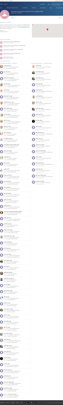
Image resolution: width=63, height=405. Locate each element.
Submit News (42, 4)
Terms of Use (7, 402)
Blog (51, 7)
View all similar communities (5, 61)
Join (13, 17)
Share (59, 17)
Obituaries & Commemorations (12, 7)
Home (1, 7)
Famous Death (43, 7)
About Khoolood (2, 402)
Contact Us (17, 402)
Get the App (2, 0)
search (62, 4)
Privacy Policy (13, 402)
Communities (25, 7)
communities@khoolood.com (24, 27)
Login (49, 4)
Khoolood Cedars (59, 7)
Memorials (34, 7)
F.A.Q (21, 402)
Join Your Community (56, 4)
